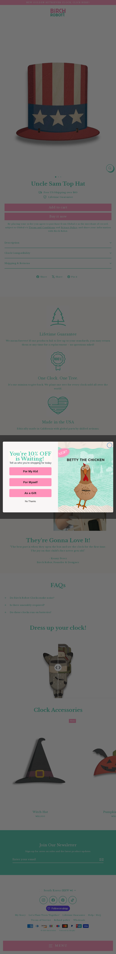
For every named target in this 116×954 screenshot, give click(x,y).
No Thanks (30, 501)
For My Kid (30, 471)
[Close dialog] (109, 445)
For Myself (30, 482)
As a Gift (30, 493)
